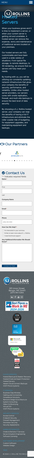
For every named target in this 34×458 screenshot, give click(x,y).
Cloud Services (10, 374)
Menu (5, 2)
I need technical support (12, 236)
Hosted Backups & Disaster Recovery (17, 377)
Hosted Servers (9, 381)
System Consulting (10, 402)
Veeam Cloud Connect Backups (15, 384)
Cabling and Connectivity (12, 395)
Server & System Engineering (14, 434)
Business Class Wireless (11, 393)
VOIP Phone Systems (11, 386)
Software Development (14, 441)
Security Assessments (11, 425)
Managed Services (11, 429)
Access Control (8, 416)
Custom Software (9, 443)
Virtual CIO (7, 406)
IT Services (8, 390)
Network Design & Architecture (15, 400)
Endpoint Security (10, 418)
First (3, 187)
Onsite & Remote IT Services (13, 432)
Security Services (11, 413)
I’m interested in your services (14, 230)
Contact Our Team (9, 266)
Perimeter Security (10, 423)
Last (3, 195)
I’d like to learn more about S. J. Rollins (17, 233)
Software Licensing (10, 436)
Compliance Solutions (11, 397)
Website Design (9, 445)
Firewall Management (11, 420)
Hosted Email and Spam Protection (16, 379)
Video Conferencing (10, 404)
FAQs (5, 450)
